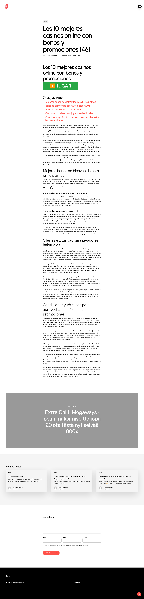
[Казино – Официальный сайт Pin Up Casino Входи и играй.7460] (71, 481)
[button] (140, 6)
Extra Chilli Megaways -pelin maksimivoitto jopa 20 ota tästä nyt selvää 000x (72, 420)
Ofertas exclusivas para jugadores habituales (69, 113)
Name (45, 537)
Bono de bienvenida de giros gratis (63, 109)
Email (65, 537)
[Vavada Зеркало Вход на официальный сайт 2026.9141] (117, 481)
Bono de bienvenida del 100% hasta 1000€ (67, 105)
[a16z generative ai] (26, 481)
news (45, 21)
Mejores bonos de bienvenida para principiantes (70, 101)
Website (84, 537)
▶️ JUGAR (60, 85)
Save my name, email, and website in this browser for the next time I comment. (66, 545)
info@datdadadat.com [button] (15, 583)
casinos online (86, 125)
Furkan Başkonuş (51, 56)
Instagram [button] (77, 582)
